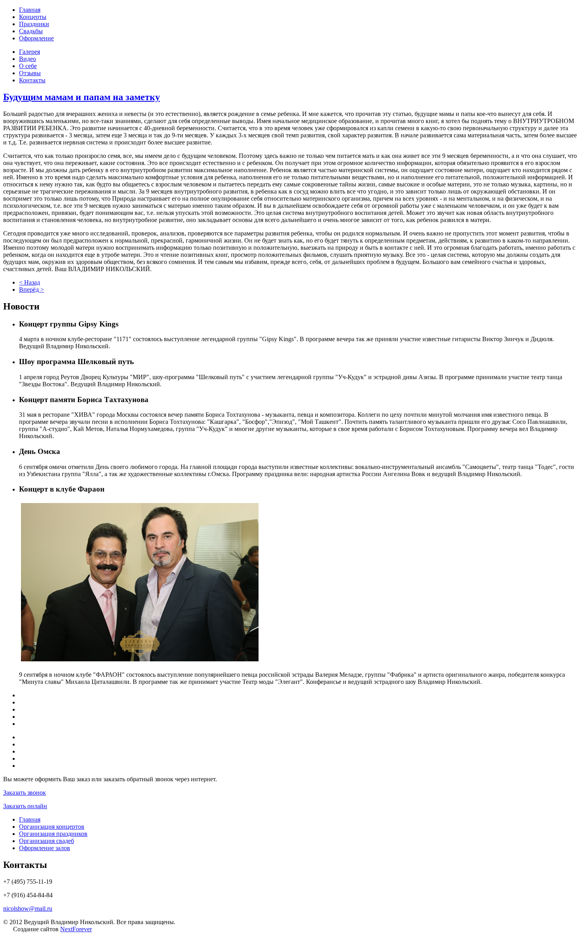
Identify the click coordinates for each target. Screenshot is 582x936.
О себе (28, 66)
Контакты (32, 80)
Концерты (32, 16)
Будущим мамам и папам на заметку (81, 97)
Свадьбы (31, 31)
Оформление (36, 38)
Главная (29, 9)
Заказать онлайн (25, 806)
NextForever (76, 929)
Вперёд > (31, 289)
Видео (27, 58)
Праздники (34, 24)
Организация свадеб (46, 840)
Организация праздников (53, 833)
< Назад (29, 282)
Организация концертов (51, 826)
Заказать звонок (24, 792)
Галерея (29, 51)
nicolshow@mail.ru (27, 908)
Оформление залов (44, 848)
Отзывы (30, 73)
